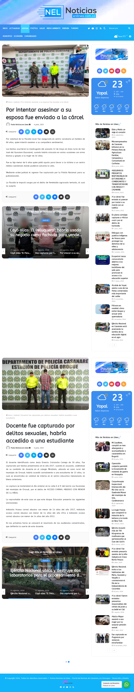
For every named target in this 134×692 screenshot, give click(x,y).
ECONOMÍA (18, 36)
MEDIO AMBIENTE (53, 28)
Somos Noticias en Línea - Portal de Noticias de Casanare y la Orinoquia (80, 678)
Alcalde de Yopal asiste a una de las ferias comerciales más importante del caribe (120, 290)
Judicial (16, 102)
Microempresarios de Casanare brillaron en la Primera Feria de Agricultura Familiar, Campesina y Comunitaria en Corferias (119, 153)
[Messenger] (40, 131)
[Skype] (33, 131)
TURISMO (74, 28)
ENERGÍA (65, 28)
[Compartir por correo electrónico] (46, 131)
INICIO (5, 28)
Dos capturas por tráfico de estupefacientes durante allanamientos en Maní (45, 235)
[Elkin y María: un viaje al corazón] (102, 133)
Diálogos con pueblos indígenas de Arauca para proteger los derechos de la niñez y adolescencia (119, 241)
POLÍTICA (34, 28)
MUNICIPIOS (7, 36)
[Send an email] (29, 124)
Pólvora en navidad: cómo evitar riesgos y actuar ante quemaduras (118, 311)
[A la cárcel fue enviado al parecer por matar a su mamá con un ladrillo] (102, 200)
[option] (45, 232)
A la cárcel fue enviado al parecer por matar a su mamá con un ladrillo (120, 202)
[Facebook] (21, 131)
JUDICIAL (25, 28)
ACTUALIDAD (14, 28)
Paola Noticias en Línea (19, 124)
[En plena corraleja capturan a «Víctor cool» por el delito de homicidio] (102, 218)
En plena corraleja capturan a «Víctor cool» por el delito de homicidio (120, 220)
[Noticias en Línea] (67, 12)
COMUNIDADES (30, 36)
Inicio (10, 102)
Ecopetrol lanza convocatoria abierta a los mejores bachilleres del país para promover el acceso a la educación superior (120, 267)
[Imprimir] (52, 131)
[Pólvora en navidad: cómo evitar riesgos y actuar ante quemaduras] (102, 309)
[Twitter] (27, 131)
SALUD (42, 28)
